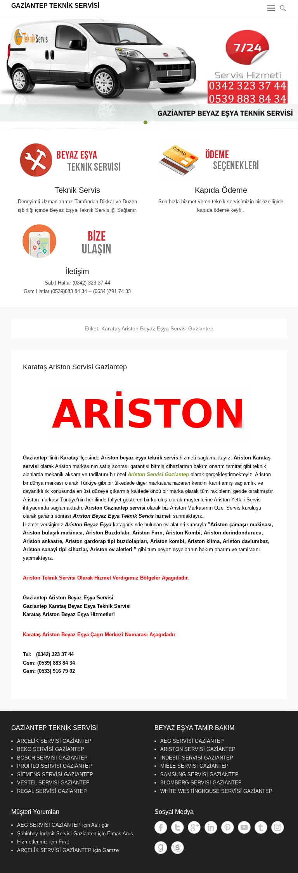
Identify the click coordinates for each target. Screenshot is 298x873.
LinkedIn (210, 827)
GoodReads (160, 847)
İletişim (77, 271)
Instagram (277, 827)
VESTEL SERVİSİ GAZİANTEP (53, 783)
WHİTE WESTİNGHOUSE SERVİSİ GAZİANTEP (216, 791)
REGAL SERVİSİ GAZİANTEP (52, 791)
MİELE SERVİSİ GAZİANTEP (194, 766)
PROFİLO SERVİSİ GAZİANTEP (54, 766)
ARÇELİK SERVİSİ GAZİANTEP (54, 741)
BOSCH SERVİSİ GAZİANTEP (52, 758)
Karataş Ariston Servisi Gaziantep (75, 367)
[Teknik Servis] (77, 160)
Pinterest (227, 827)
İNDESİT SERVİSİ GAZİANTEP (196, 758)
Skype (177, 847)
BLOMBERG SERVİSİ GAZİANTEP (201, 783)
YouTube (244, 827)
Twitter (177, 827)
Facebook (160, 827)
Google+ (194, 827)
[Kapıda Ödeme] (221, 160)
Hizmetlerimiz (32, 842)
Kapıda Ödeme (221, 190)
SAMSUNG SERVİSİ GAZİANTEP (199, 774)
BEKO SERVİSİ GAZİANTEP (50, 749)
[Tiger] (149, 73)
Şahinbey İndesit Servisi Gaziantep (56, 833)
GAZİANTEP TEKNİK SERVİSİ (55, 5)
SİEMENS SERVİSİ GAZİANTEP (55, 774)
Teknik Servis (77, 190)
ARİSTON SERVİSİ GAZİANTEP (198, 749)
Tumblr (261, 827)
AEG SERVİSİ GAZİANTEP (192, 741)
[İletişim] (77, 241)
